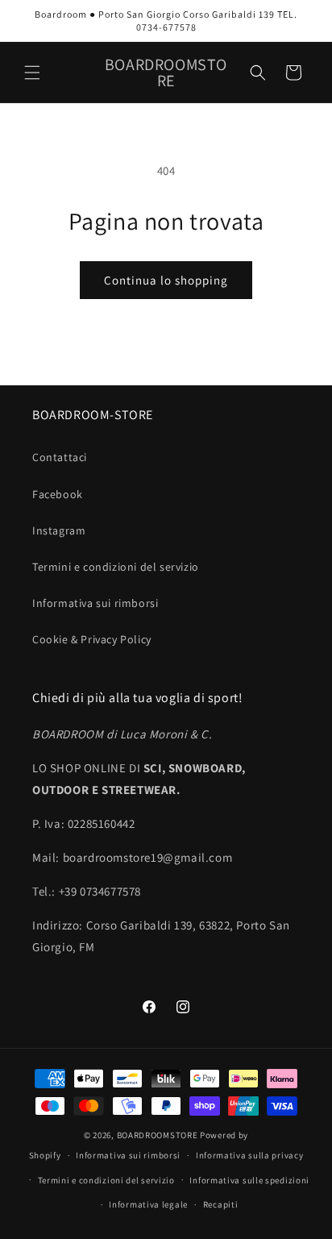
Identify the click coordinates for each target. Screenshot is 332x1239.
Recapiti (221, 1204)
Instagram (58, 530)
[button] (32, 72)
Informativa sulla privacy (250, 1155)
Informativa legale (148, 1204)
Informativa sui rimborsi (95, 603)
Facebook (57, 494)
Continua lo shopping (166, 280)
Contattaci (59, 457)
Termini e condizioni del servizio (115, 566)
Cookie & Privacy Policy (91, 639)
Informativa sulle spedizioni (249, 1180)
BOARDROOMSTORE (157, 1135)
